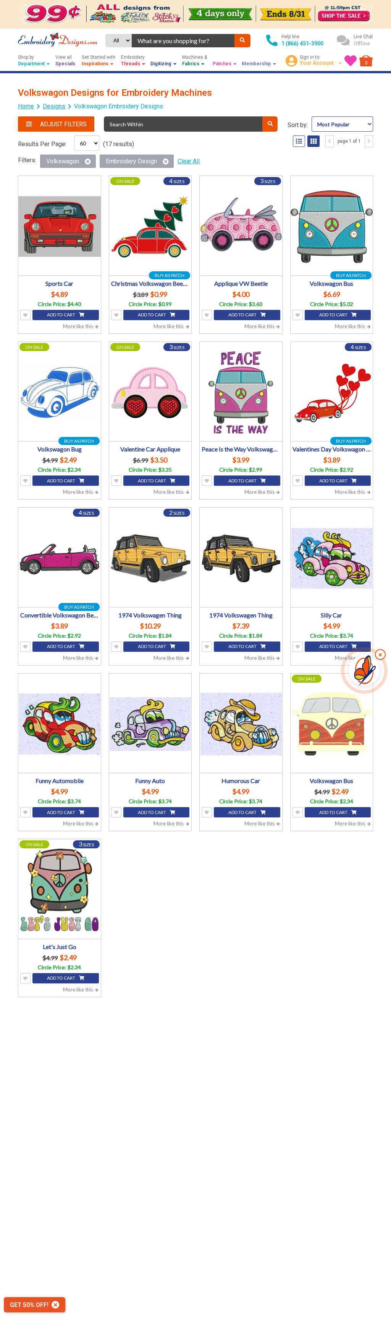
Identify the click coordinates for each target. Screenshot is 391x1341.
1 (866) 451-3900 (302, 43)
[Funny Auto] (150, 724)
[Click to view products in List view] (299, 141)
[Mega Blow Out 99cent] (195, 14)
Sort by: (298, 125)
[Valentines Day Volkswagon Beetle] (332, 392)
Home (26, 106)
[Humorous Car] (241, 724)
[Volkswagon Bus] (332, 226)
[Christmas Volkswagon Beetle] (150, 226)
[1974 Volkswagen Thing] (150, 558)
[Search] (242, 40)
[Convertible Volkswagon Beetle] (59, 558)
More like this (78, 326)
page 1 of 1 (349, 141)
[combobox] (183, 40)
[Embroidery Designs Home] (57, 40)
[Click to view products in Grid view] (313, 141)
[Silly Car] (332, 558)
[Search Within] (270, 124)
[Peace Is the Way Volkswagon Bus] (241, 392)
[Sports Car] (59, 226)
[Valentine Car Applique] (150, 392)
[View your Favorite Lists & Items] (350, 61)
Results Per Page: (42, 144)
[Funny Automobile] (59, 724)
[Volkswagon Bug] (59, 392)
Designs (54, 106)
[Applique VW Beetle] (241, 226)
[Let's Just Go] (59, 890)
